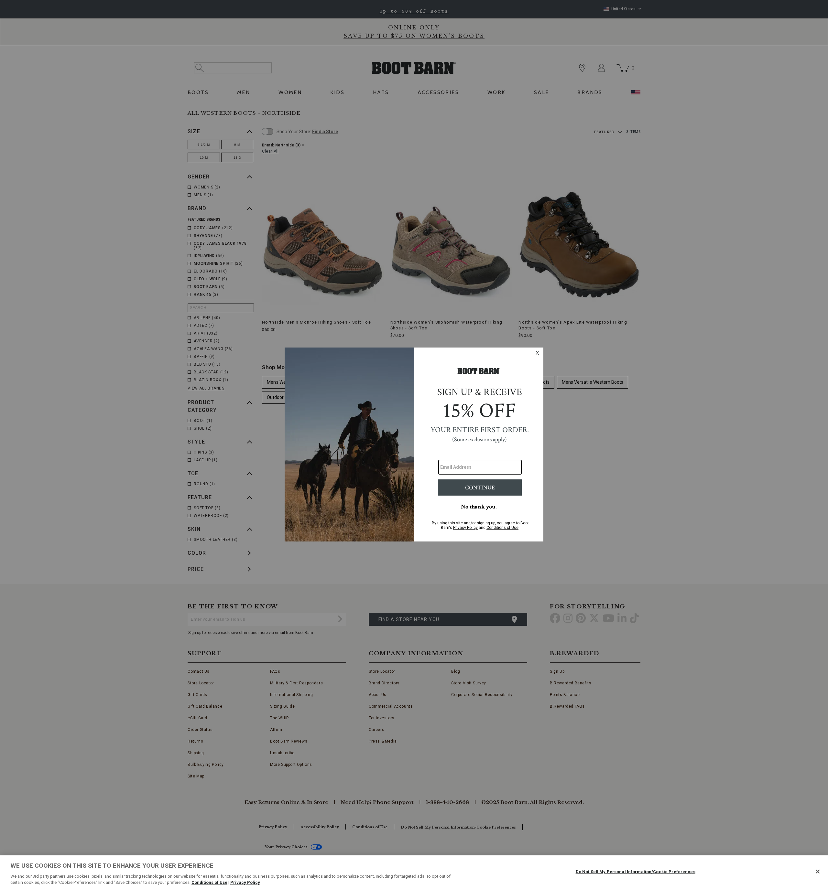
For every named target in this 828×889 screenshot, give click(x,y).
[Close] (818, 871)
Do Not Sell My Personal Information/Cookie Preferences (635, 871)
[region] (414, 872)
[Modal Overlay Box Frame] (414, 444)
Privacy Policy (245, 882)
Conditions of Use (209, 882)
